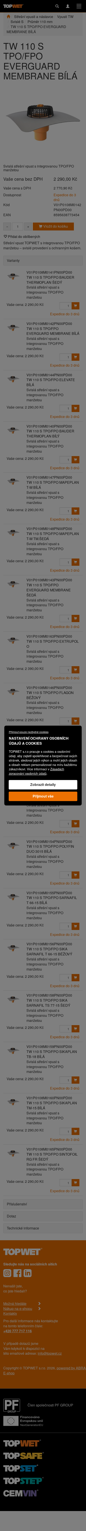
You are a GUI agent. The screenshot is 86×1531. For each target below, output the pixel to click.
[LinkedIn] (28, 1273)
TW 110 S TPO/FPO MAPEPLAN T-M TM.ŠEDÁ (52, 536)
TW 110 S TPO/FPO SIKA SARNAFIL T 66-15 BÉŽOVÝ (49, 951)
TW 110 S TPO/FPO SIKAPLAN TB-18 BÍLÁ (51, 1054)
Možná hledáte (14, 1303)
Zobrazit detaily (43, 784)
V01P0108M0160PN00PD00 (49, 1097)
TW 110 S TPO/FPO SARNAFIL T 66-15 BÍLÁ (51, 900)
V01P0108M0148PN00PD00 (49, 528)
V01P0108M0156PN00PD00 (49, 943)
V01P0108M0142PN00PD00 (49, 323)
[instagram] (7, 1273)
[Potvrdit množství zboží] (75, 305)
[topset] (20, 1467)
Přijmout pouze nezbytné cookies (29, 732)
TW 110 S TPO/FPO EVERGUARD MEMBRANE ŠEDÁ (48, 590)
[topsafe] (23, 1455)
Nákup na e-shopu (17, 1308)
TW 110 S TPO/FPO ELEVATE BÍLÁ (50, 382)
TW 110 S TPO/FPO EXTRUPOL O (52, 644)
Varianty (13, 260)
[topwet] (22, 1442)
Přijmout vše (43, 796)
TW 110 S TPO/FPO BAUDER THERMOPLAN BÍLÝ (50, 433)
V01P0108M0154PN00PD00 (49, 841)
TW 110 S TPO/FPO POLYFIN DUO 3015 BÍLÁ (50, 849)
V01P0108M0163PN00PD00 (49, 636)
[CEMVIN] (20, 1492)
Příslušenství (17, 1203)
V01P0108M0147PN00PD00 (49, 477)
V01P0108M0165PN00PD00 (49, 1149)
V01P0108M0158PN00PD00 (49, 995)
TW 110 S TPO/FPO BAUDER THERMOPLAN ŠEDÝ (50, 280)
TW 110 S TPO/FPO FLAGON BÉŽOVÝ (50, 695)
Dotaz (11, 1216)
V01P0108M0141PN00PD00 (49, 272)
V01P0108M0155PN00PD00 (49, 892)
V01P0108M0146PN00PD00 (49, 687)
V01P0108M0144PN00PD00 (49, 374)
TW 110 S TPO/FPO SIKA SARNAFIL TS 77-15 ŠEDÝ (48, 1003)
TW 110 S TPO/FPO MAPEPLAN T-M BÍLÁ (52, 485)
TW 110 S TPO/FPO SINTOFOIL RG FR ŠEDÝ (52, 1157)
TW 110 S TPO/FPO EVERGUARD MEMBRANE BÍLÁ (52, 331)
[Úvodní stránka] (8, 16)
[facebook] (17, 1273)
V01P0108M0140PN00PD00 (49, 426)
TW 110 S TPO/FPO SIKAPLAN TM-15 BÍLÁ (51, 1105)
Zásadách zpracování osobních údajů (36, 771)
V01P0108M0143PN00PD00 (49, 579)
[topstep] (23, 1480)
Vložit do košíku (55, 226)
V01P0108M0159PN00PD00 (49, 1046)
